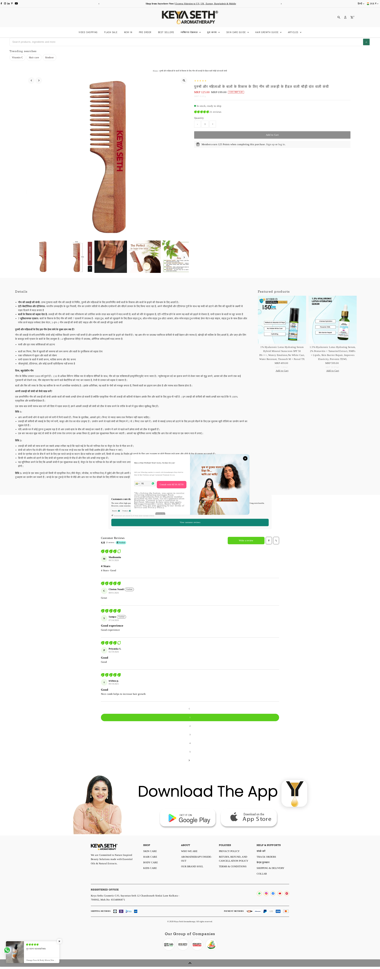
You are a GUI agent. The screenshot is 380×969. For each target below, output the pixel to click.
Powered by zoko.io (160, 513)
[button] (137, 483)
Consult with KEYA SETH (171, 484)
